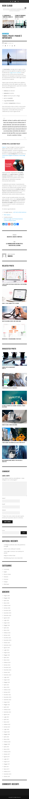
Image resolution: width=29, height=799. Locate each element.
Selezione (6, 576)
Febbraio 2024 (7, 662)
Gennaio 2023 (7, 692)
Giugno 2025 (7, 622)
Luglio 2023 (6, 677)
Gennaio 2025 (7, 635)
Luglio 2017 (6, 759)
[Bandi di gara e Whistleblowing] (12, 416)
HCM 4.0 (4, 368)
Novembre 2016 (7, 774)
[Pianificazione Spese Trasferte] (12, 379)
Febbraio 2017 (7, 771)
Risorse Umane (5, 33)
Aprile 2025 (6, 627)
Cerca (3, 530)
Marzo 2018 (6, 749)
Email (3, 504)
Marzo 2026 (6, 603)
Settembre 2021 (7, 712)
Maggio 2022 (7, 704)
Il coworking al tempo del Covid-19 (8, 16)
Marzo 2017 (6, 769)
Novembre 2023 (7, 670)
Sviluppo (6, 581)
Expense (4, 147)
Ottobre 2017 (7, 754)
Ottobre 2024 (7, 642)
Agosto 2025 (7, 618)
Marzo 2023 (6, 687)
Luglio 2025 (6, 620)
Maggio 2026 (7, 598)
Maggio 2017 (7, 764)
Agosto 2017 (7, 756)
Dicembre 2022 (7, 694)
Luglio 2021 (6, 717)
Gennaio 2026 (7, 608)
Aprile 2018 (6, 746)
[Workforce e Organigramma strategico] (12, 331)
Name (3, 498)
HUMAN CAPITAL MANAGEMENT (8, 367)
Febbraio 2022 (7, 709)
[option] (8, 21)
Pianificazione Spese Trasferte (9, 388)
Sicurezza (6, 579)
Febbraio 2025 (7, 632)
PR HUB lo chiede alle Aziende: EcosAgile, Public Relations (13, 406)
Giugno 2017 (7, 761)
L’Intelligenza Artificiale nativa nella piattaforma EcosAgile (14, 284)
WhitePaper (6, 584)
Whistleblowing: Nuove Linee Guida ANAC (11, 321)
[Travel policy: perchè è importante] (14, 57)
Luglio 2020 (6, 729)
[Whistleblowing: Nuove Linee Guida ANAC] (12, 313)
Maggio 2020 (7, 734)
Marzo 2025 (6, 630)
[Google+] (13, 1)
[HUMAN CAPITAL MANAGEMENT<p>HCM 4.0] (12, 359)
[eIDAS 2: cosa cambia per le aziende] (12, 295)
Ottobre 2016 (7, 776)
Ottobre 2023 (7, 672)
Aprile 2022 (6, 707)
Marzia (6, 43)
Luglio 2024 (6, 650)
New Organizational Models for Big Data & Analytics (12, 461)
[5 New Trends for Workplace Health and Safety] (12, 434)
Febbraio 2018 (7, 751)
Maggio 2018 (7, 744)
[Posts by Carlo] (15, 18)
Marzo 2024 (6, 660)
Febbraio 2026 (7, 605)
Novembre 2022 (7, 697)
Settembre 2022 (7, 699)
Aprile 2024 (6, 657)
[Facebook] (10, 1)
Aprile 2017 (6, 766)
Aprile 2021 (6, 719)
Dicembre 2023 (7, 667)
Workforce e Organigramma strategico (11, 339)
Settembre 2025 (7, 615)
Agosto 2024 (7, 647)
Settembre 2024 (7, 645)
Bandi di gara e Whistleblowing (9, 424)
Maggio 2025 (7, 625)
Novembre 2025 (7, 613)
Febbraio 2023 (7, 689)
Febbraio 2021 (7, 724)
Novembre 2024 (7, 640)
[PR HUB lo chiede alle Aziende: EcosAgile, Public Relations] (12, 397)
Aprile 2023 (6, 684)
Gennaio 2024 (7, 665)
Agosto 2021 (7, 714)
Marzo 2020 (6, 739)
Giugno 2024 (7, 652)
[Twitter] (15, 1)
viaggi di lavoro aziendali (15, 72)
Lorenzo (6, 18)
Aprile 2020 (6, 736)
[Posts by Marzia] (3, 43)
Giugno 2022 (7, 702)
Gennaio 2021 (7, 727)
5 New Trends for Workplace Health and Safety (13, 442)
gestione (8, 98)
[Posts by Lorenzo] (3, 18)
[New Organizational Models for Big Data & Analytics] (12, 452)
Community (6, 569)
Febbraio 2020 (7, 741)
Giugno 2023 (7, 679)
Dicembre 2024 (7, 637)
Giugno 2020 (7, 732)
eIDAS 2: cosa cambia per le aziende (10, 303)
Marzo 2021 (6, 722)
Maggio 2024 (7, 655)
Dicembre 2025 (7, 610)
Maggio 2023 (7, 682)
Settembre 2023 (7, 675)
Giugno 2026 (7, 595)
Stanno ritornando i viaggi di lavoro (20, 16)
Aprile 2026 (6, 600)
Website (4, 510)
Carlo (18, 18)
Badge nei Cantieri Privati (9, 555)
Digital (5, 571)
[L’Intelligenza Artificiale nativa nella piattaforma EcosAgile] (12, 276)
